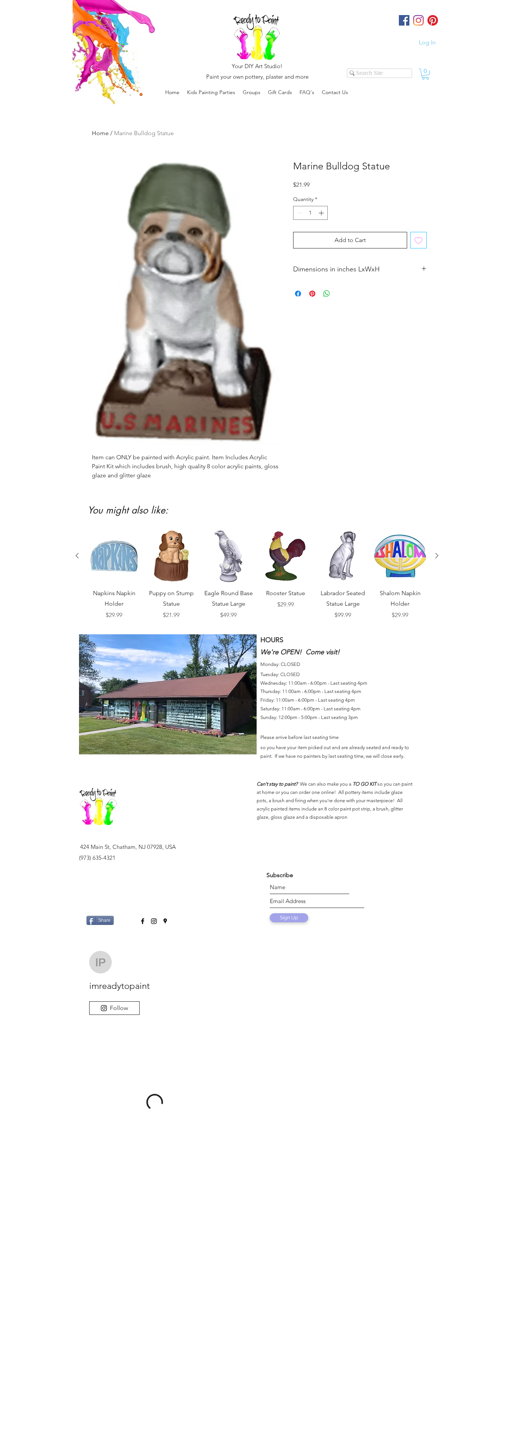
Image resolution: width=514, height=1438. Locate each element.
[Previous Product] (77, 555)
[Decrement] (299, 212)
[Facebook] (404, 20)
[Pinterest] (432, 20)
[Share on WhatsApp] (326, 293)
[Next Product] (436, 555)
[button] (251, 92)
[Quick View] (114, 556)
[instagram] (154, 921)
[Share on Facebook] (298, 293)
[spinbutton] (310, 212)
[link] (425, 74)
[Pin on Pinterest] (312, 293)
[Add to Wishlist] (418, 240)
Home (100, 133)
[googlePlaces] (165, 921)
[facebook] (142, 921)
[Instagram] (418, 20)
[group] (257, 575)
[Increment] (322, 212)
